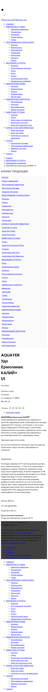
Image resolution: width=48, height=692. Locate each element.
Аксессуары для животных (21, 120)
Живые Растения (9, 342)
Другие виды (16, 96)
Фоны (13, 73)
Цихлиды (14, 86)
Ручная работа (17, 37)
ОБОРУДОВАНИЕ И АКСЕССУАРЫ (20, 42)
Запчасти (14, 58)
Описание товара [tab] (13, 412)
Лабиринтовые (17, 94)
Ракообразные (17, 102)
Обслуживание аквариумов (22, 146)
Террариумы (16, 32)
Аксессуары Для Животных (13, 256)
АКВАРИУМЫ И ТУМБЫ (15, 27)
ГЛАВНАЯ (10, 24)
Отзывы (9, 550)
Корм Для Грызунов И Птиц (13, 245)
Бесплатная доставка (19, 143)
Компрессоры (16, 47)
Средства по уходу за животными (19, 136)
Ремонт (14, 151)
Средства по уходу (9, 227)
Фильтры (14, 45)
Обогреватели (16, 50)
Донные (14, 91)
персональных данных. (24, 532)
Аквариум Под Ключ (10, 192)
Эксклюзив (15, 34)
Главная (9, 153)
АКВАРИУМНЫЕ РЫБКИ (15, 83)
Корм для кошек (17, 130)
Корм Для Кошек (8, 234)
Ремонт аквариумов (10, 181)
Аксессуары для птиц (19, 122)
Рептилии (14, 104)
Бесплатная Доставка (10, 188)
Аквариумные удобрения (21, 81)
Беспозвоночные (17, 107)
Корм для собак (17, 133)
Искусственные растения (21, 68)
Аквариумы (5, 288)
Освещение (15, 52)
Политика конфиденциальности (14, 543)
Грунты (13, 76)
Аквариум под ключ (18, 148)
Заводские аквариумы (20, 29)
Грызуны (14, 115)
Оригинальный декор (19, 78)
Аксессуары (15, 55)
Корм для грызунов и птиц (21, 125)
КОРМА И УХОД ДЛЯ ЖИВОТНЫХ (19, 128)
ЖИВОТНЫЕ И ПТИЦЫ (15, 112)
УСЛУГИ (9, 140)
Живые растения (17, 109)
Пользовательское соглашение (18, 557)
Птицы (13, 117)
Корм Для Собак (8, 231)
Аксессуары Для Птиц (10, 252)
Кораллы (14, 65)
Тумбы (13, 39)
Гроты (13, 71)
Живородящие (17, 89)
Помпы (13, 60)
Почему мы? (11, 547)
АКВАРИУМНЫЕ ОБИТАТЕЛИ (18, 99)
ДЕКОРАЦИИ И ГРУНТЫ (15, 63)
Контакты (9, 552)
